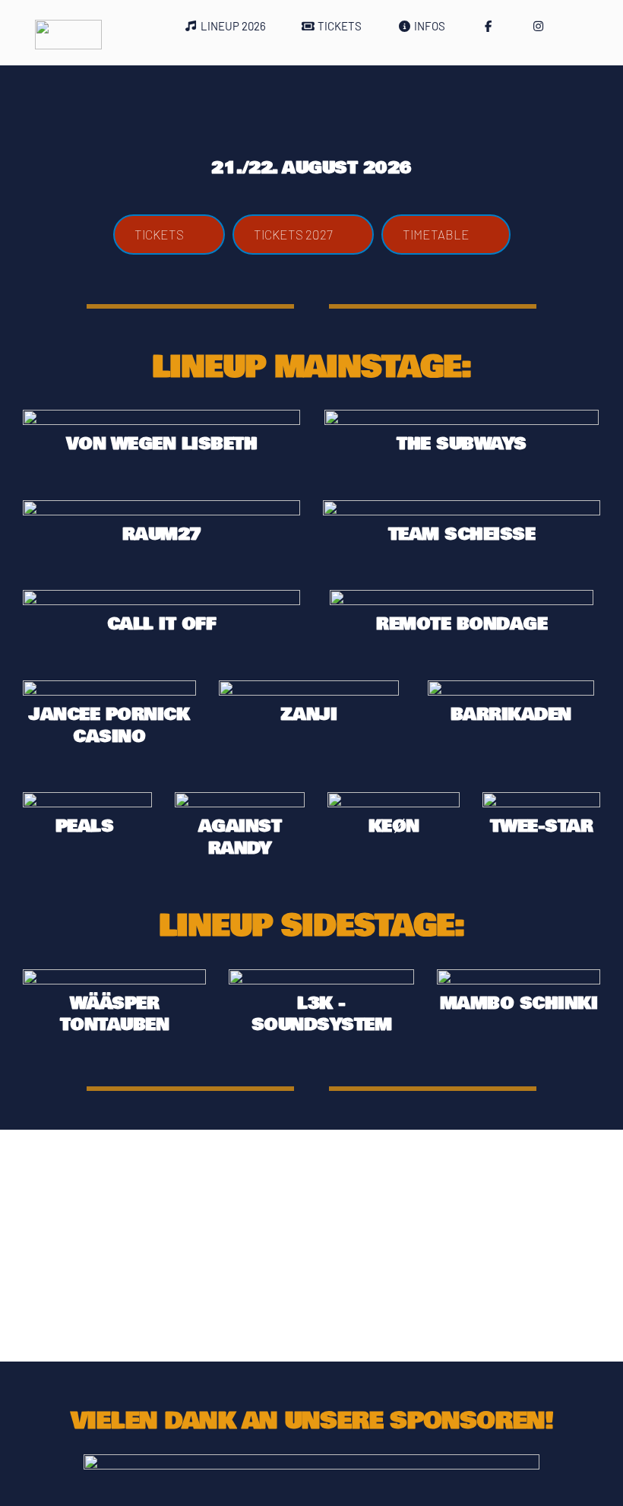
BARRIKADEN (511, 715)
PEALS (87, 826)
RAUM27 (161, 534)
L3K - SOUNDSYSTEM (321, 1014)
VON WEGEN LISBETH (162, 444)
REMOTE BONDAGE (461, 624)
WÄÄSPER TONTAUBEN (114, 1014)
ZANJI (308, 715)
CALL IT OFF (162, 624)
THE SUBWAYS (462, 444)
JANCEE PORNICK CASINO (112, 726)
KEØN (393, 826)
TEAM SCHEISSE (462, 534)
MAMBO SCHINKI (519, 1003)
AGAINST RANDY (242, 837)
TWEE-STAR (541, 826)
